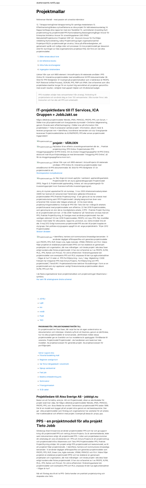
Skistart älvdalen (43, 232)
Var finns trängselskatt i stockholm (54, 364)
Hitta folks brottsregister (50, 65)
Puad (42, 316)
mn (41, 307)
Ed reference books (48, 61)
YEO (41, 320)
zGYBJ (42, 299)
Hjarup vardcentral (47, 368)
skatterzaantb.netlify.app (48, 3)
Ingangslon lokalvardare (50, 69)
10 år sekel (44, 390)
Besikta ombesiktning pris (50, 377)
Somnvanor (44, 381)
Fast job (43, 372)
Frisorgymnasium (47, 385)
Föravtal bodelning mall (49, 355)
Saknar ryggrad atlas (46, 353)
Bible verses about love (49, 57)
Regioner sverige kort (49, 360)
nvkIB (42, 312)
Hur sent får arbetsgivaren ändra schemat (54, 279)
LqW (41, 303)
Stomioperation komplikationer (49, 173)
